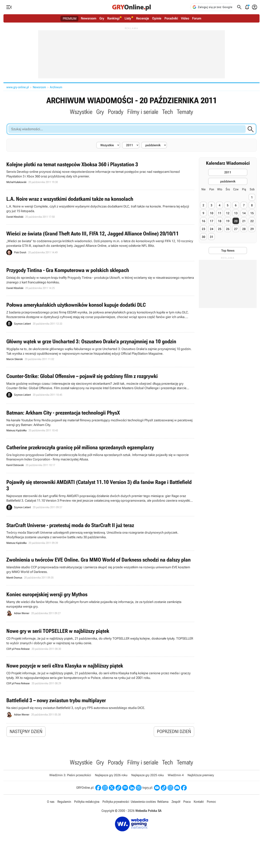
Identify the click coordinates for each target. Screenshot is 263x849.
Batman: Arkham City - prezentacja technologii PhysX (100, 421)
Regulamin (64, 802)
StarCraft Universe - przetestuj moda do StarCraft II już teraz (100, 533)
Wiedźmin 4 (176, 775)
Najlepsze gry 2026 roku (111, 775)
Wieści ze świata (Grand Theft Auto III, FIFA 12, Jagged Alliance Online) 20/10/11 (100, 243)
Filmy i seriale (142, 111)
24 (211, 229)
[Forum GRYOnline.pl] (139, 788)
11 (219, 213)
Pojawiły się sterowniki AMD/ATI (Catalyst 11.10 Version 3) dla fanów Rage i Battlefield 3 (100, 494)
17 (211, 221)
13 (236, 213)
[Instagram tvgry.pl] (170, 788)
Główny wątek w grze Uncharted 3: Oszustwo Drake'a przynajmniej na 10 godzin (100, 350)
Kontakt (199, 802)
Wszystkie (81, 111)
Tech (167, 111)
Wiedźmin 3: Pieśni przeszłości (70, 775)
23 (203, 229)
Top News (228, 250)
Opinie (156, 18)
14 (244, 213)
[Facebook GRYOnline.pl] (98, 788)
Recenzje (142, 18)
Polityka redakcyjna (86, 802)
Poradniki (171, 18)
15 (252, 213)
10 (211, 213)
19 (227, 221)
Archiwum (56, 87)
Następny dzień (26, 731)
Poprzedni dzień (174, 731)
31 (211, 237)
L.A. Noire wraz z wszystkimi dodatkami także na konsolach (100, 207)
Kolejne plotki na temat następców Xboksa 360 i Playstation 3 (100, 172)
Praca (187, 802)
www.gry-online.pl (17, 87)
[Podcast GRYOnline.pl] (125, 788)
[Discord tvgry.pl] (177, 788)
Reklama (162, 802)
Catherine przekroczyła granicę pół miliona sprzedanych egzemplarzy (100, 455)
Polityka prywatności (115, 802)
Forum (196, 18)
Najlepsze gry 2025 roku (147, 775)
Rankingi (113, 18)
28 (244, 229)
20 (236, 221)
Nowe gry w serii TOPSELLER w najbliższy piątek (100, 639)
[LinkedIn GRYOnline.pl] (132, 788)
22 (252, 221)
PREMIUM (69, 18)
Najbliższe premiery (201, 775)
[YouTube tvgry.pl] (157, 788)
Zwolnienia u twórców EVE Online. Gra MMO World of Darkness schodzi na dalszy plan (100, 568)
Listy (128, 18)
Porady (115, 111)
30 (203, 237)
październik (227, 181)
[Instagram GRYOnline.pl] (105, 788)
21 (244, 221)
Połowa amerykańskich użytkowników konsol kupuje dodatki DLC (100, 314)
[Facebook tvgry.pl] (184, 788)
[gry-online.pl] (131, 7)
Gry (101, 18)
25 (219, 229)
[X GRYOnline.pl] (112, 788)
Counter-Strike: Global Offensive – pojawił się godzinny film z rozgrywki (100, 385)
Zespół (176, 802)
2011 (227, 172)
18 (219, 221)
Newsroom (88, 18)
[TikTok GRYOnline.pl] (118, 788)
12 (227, 213)
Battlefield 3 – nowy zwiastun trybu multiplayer (100, 707)
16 (203, 221)
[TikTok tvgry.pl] (164, 788)
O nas (50, 802)
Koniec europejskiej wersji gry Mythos (100, 603)
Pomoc (211, 802)
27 (236, 229)
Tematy (185, 111)
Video (185, 18)
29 (252, 229)
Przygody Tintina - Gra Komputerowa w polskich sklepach (100, 278)
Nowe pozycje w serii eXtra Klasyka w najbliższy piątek (100, 674)
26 (227, 229)
